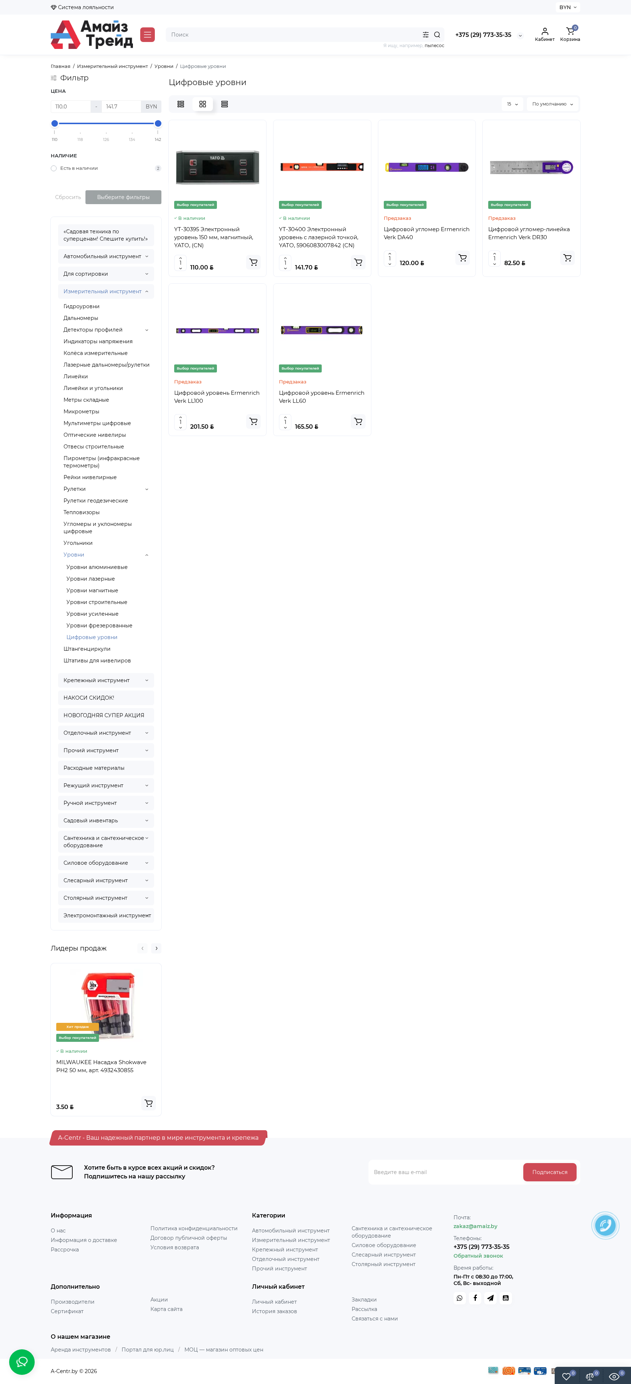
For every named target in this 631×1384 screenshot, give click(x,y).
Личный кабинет (274, 1302)
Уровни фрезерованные (99, 625)
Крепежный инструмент (97, 680)
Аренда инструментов (81, 1349)
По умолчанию (549, 104)
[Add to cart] (148, 1103)
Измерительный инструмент (103, 291)
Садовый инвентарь (91, 820)
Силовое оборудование (96, 863)
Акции (159, 1299)
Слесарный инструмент (96, 880)
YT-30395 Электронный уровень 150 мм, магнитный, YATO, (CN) (213, 237)
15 (509, 104)
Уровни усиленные (92, 614)
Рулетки (75, 489)
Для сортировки (86, 274)
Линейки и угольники (93, 388)
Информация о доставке (84, 1240)
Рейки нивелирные (90, 477)
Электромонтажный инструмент (107, 915)
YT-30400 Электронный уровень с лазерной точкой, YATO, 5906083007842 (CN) (318, 237)
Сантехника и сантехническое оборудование (104, 842)
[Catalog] (147, 34)
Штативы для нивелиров (97, 660)
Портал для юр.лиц (148, 1349)
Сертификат (67, 1311)
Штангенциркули (87, 649)
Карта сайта (166, 1309)
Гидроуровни (82, 306)
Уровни (74, 554)
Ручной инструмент (90, 803)
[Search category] (426, 35)
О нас (58, 1230)
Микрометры (81, 411)
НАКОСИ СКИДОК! (89, 698)
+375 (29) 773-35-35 (483, 34)
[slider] (54, 123)
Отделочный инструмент (97, 733)
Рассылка (364, 1309)
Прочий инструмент (91, 750)
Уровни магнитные (92, 590)
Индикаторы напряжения (98, 341)
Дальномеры (81, 318)
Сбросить (68, 197)
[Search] (437, 35)
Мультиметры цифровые (97, 423)
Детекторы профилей (93, 329)
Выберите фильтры (123, 197)
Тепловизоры (82, 512)
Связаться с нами (375, 1318)
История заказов (274, 1311)
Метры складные (86, 400)
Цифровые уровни (92, 637)
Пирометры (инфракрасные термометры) (102, 462)
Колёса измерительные (96, 353)
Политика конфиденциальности (194, 1228)
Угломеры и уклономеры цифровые (98, 528)
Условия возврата (174, 1247)
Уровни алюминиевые (97, 567)
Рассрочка (65, 1249)
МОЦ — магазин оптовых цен (223, 1349)
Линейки (76, 376)
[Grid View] (202, 104)
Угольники (78, 543)
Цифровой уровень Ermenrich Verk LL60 (321, 396)
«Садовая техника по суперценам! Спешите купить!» (106, 235)
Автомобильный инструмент (102, 256)
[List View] (181, 104)
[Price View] (224, 104)
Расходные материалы (94, 768)
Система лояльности (85, 7)
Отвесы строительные (94, 446)
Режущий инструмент (93, 785)
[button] (142, 948)
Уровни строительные (96, 602)
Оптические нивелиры (95, 435)
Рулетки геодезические (96, 500)
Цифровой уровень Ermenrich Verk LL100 (217, 396)
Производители (73, 1302)
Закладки (364, 1299)
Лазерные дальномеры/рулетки (107, 365)
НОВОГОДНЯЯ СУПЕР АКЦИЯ (104, 715)
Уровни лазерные (90, 579)
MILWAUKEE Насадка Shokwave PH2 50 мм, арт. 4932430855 (101, 1066)
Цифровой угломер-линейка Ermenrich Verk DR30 (529, 233)
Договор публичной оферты (188, 1238)
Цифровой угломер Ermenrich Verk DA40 (427, 233)
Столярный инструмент (95, 898)
